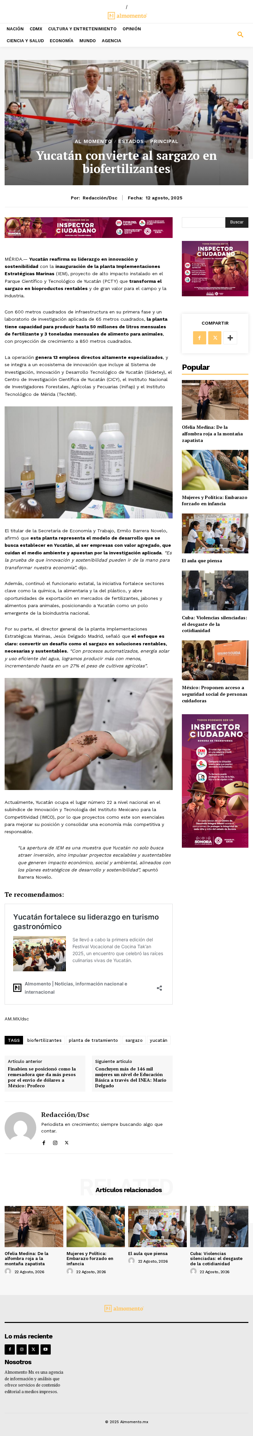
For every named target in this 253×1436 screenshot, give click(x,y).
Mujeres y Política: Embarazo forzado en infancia (214, 500)
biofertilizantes (44, 1040)
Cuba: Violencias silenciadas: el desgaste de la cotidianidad (214, 623)
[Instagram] (55, 1141)
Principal (164, 141)
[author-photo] (9, 1271)
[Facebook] (43, 1141)
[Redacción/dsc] (20, 1127)
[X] (66, 1141)
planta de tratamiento (93, 1040)
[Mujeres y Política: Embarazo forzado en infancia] (215, 470)
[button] (221, 35)
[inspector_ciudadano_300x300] (215, 294)
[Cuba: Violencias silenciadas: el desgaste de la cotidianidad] (215, 590)
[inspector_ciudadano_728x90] (89, 236)
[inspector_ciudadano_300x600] (215, 846)
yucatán (159, 1040)
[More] (230, 337)
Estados (131, 141)
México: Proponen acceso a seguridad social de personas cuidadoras (214, 693)
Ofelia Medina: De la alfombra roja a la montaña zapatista (212, 433)
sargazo (134, 1040)
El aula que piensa (202, 560)
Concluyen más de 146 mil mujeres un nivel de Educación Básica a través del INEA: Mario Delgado (130, 1077)
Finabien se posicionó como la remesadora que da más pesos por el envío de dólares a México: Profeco (42, 1077)
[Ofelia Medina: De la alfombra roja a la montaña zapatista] (215, 400)
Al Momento (93, 141)
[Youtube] (46, 1349)
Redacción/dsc (100, 197)
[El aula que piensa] (215, 533)
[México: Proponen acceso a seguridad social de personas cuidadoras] (215, 660)
